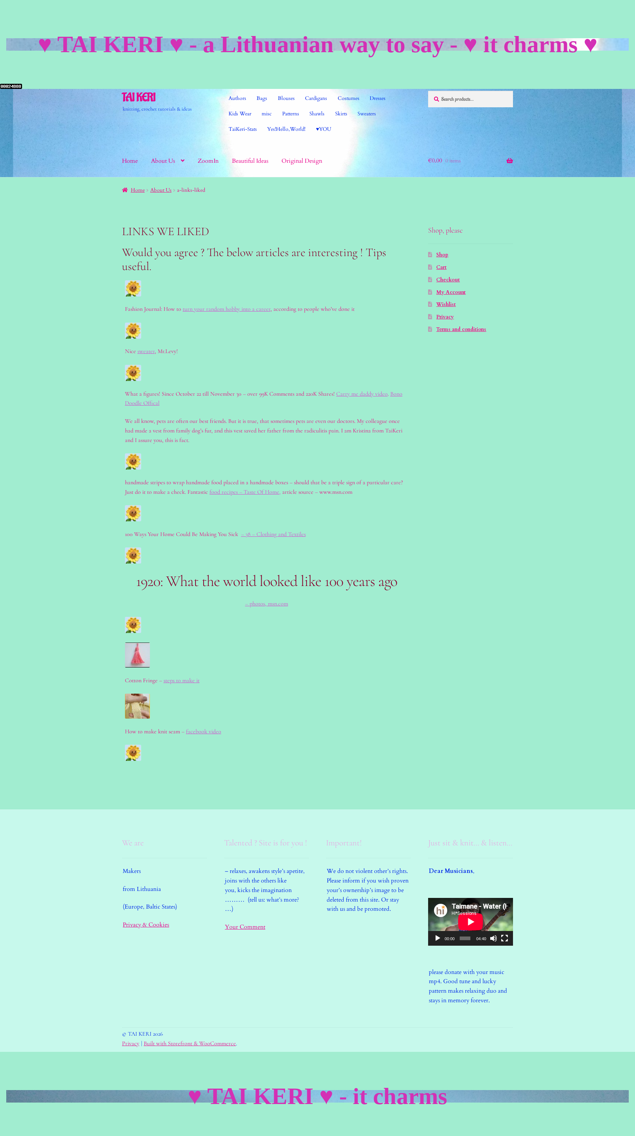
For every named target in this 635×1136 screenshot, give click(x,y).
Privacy (445, 316)
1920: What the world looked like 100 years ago (266, 581)
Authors (237, 98)
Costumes (348, 98)
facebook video (203, 731)
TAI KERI (138, 97)
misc (267, 113)
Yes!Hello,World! (286, 129)
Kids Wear (240, 113)
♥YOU (323, 129)
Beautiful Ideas (250, 161)
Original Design (301, 161)
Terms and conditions (461, 329)
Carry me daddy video (362, 394)
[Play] (437, 938)
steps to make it (182, 680)
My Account (451, 292)
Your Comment (245, 927)
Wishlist (446, 304)
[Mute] (493, 938)
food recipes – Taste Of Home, (245, 492)
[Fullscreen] (504, 938)
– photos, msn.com (266, 603)
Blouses (286, 98)
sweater (146, 351)
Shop (442, 254)
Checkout (448, 279)
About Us (163, 161)
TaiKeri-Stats (243, 129)
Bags (261, 98)
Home (130, 161)
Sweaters (367, 113)
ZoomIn (208, 161)
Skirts (341, 113)
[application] (470, 922)
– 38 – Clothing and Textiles (273, 534)
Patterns (290, 113)
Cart (441, 267)
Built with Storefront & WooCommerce (190, 1043)
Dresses (377, 98)
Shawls (316, 113)
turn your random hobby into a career (226, 309)
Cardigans (316, 98)
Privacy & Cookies (146, 925)
